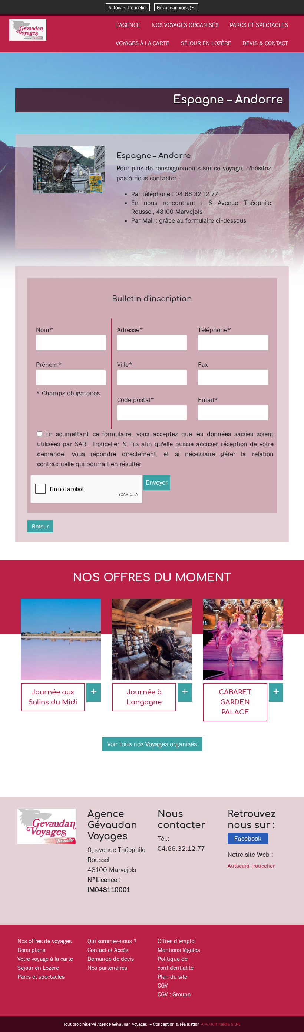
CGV (163, 985)
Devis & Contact (265, 43)
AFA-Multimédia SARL (221, 1024)
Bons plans (31, 949)
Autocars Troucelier (128, 7)
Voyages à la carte (142, 43)
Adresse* (130, 330)
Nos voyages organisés (185, 24)
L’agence (127, 24)
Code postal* (136, 400)
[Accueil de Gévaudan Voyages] (27, 29)
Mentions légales (179, 949)
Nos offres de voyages (44, 941)
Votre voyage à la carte (45, 958)
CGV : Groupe (174, 994)
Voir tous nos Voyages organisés (152, 744)
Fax (203, 364)
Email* (208, 400)
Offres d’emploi (177, 941)
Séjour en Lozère (206, 43)
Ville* (125, 364)
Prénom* (49, 364)
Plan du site (172, 976)
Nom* (44, 330)
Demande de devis (110, 958)
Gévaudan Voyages (176, 7)
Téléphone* (214, 330)
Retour (40, 526)
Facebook (247, 838)
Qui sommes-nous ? (111, 941)
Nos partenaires (107, 967)
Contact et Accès (107, 949)
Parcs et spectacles (259, 24)
